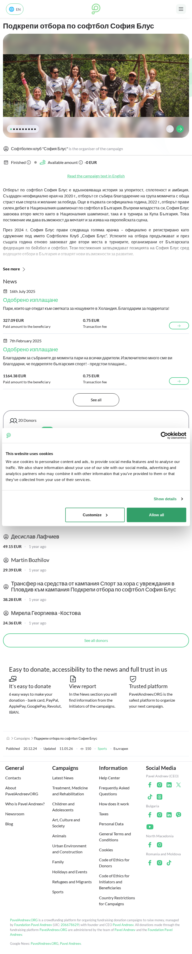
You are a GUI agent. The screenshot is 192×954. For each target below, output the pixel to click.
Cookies (106, 849)
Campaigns (22, 738)
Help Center (109, 777)
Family (58, 861)
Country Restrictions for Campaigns (117, 900)
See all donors (96, 640)
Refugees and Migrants (72, 881)
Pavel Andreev (123, 925)
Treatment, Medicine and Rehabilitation (70, 790)
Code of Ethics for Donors (114, 862)
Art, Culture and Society (66, 822)
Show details (165, 499)
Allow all (156, 514)
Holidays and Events (69, 871)
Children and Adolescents (63, 806)
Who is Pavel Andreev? (24, 803)
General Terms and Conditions (115, 836)
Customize (92, 514)
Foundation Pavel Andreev (33, 925)
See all (96, 399)
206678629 (70, 925)
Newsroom (14, 813)
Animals (59, 835)
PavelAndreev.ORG (24, 920)
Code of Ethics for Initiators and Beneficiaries (114, 881)
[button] (11, 129)
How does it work (114, 803)
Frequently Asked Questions (114, 790)
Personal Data (111, 823)
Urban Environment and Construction (69, 848)
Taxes (103, 813)
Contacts (13, 777)
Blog (9, 823)
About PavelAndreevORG (21, 790)
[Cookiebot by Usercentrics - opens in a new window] (164, 435)
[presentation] (170, 129)
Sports (102, 749)
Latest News (63, 777)
